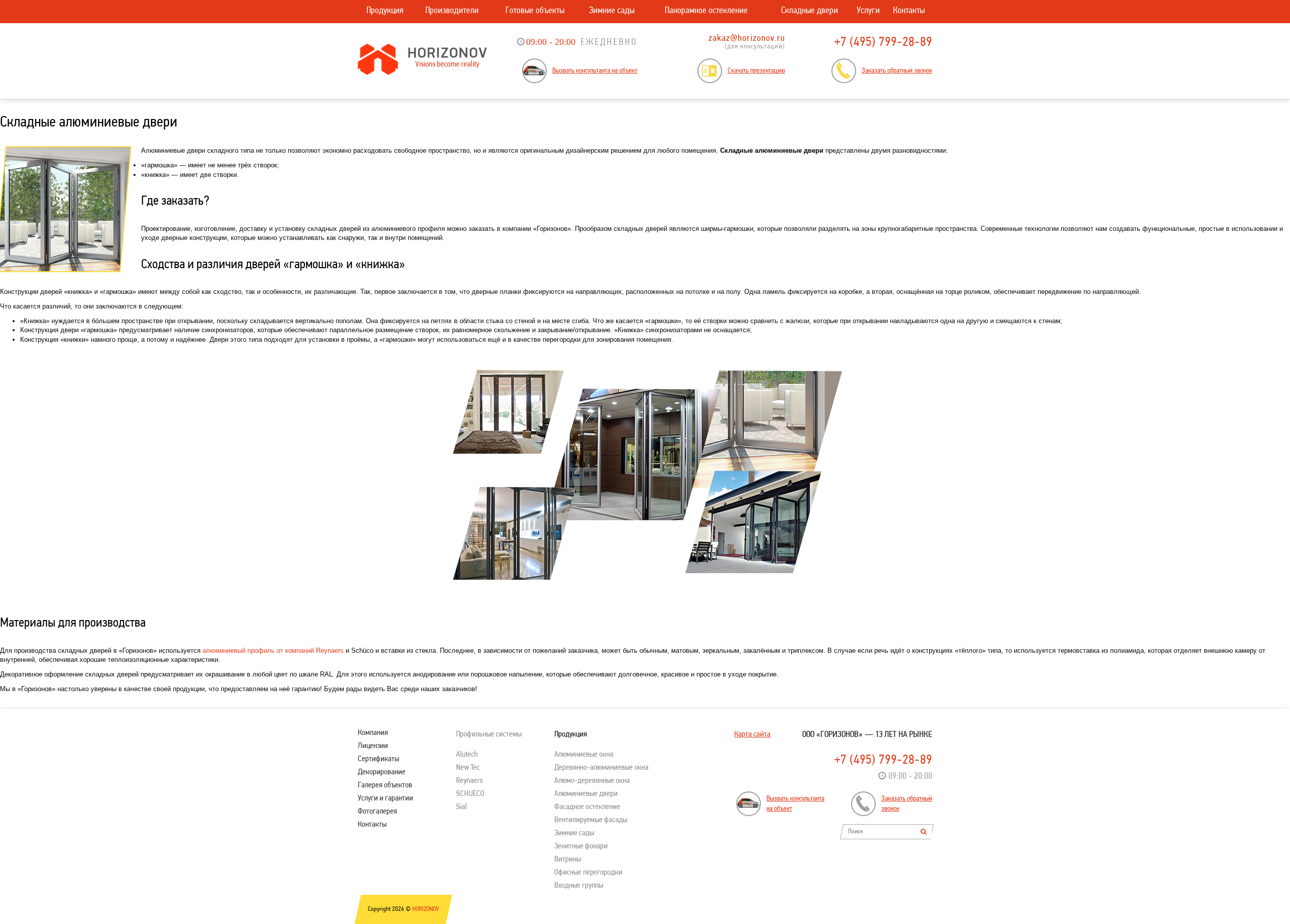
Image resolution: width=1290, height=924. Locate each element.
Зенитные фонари (581, 846)
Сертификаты (378, 759)
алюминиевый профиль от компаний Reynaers (273, 650)
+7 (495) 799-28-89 (883, 42)
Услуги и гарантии (385, 798)
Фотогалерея (377, 812)
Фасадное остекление (587, 807)
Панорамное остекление (706, 11)
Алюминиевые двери (586, 794)
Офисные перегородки (588, 873)
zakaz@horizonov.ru (746, 38)
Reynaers (469, 781)
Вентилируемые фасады (590, 820)
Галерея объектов (385, 785)
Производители (452, 11)
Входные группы (578, 886)
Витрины (567, 859)
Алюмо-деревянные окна (592, 781)
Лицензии (373, 746)
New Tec (468, 768)
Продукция (385, 11)
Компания (373, 733)
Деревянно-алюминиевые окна (601, 768)
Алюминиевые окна (583, 755)
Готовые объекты (534, 11)
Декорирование (382, 772)
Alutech (467, 755)
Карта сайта (752, 734)
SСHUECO (470, 794)
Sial (461, 807)
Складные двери (809, 11)
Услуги (868, 11)
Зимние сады (611, 11)
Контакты (909, 11)
